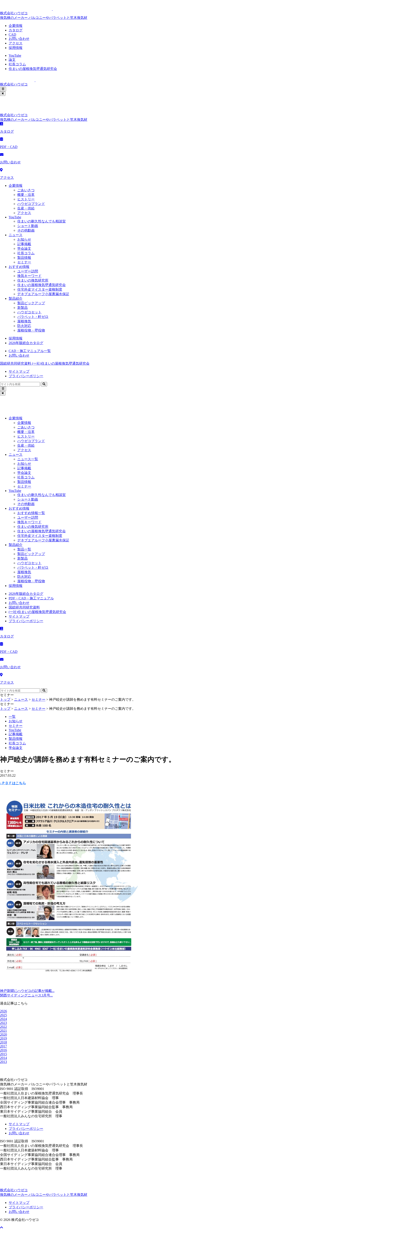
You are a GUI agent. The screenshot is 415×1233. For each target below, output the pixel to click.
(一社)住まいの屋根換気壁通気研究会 (60, 363)
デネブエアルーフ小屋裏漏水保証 (43, 294)
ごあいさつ (26, 190)
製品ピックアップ (31, 303)
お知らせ (24, 239)
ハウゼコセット (29, 312)
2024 (3, 1019)
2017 (3, 1046)
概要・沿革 (26, 194)
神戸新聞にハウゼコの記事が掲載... (27, 991)
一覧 (12, 716)
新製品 (22, 307)
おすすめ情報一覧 (31, 513)
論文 (12, 59)
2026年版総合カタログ (26, 343)
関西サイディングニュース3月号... (26, 995)
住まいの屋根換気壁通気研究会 (33, 69)
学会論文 (24, 248)
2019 (3, 1038)
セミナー (24, 262)
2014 (3, 1058)
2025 (3, 1015)
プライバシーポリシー (26, 376)
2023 (3, 1023)
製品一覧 (24, 549)
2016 (3, 1050)
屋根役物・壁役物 (31, 330)
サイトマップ (19, 371)
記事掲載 (24, 244)
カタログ (15, 30)
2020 (3, 1034)
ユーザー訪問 (27, 271)
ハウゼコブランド (31, 204)
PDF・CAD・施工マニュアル (31, 598)
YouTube (15, 55)
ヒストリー (26, 199)
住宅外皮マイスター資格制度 (39, 289)
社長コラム (17, 64)
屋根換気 (24, 321)
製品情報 (24, 257)
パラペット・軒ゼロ (32, 317)
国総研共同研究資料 (16, 363)
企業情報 (15, 25)
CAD (12, 34)
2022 (3, 1027)
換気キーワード (29, 276)
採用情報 (15, 48)
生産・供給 (26, 208)
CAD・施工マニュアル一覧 (30, 351)
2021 (3, 1030)
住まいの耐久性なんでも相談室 (41, 221)
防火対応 (24, 326)
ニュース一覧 (27, 459)
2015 (3, 1054)
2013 (3, 1062)
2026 (3, 1011)
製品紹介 (15, 298)
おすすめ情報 (19, 267)
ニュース (15, 235)
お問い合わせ (19, 38)
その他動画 (26, 230)
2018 (3, 1042)
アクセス (15, 43)
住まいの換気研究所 (32, 280)
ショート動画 (27, 226)
